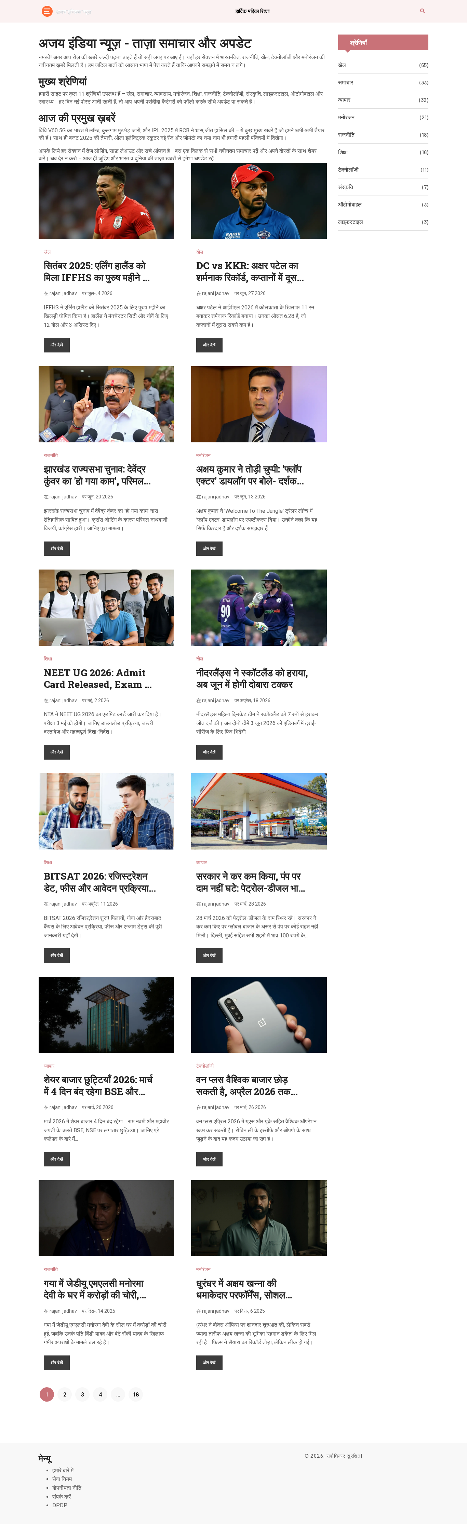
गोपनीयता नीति (66, 1488)
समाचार (345, 82)
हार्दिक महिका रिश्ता (252, 11)
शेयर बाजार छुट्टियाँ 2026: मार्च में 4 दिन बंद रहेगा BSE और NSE (98, 1091)
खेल (47, 252)
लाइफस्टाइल (350, 221)
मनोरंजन (203, 455)
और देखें (57, 344)
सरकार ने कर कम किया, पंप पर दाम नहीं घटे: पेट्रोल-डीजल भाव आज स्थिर (249, 888)
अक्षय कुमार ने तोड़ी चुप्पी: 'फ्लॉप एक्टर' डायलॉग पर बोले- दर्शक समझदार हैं (249, 481)
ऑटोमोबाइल (350, 204)
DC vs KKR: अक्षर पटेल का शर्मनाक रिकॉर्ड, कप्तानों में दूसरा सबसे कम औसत (249, 277)
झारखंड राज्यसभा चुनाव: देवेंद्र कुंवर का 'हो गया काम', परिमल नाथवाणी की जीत (95, 481)
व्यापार (201, 862)
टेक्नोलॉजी (205, 1066)
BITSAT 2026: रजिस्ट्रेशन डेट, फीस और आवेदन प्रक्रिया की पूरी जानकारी (96, 888)
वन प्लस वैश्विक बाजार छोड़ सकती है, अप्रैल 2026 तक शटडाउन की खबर (243, 1091)
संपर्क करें (61, 1497)
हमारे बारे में (63, 1470)
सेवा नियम (62, 1479)
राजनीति (51, 455)
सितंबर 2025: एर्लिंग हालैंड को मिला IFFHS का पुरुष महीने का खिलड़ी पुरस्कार (98, 277)
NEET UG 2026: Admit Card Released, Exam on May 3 (100, 684)
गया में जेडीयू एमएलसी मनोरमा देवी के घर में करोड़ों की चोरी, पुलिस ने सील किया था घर (93, 1295)
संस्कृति (345, 187)
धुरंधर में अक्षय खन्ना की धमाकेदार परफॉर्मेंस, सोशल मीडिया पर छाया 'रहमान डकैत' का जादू (252, 1301)
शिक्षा (48, 658)
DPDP (59, 1505)
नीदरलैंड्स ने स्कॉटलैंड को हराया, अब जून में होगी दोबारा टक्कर (252, 678)
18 (136, 1394)
